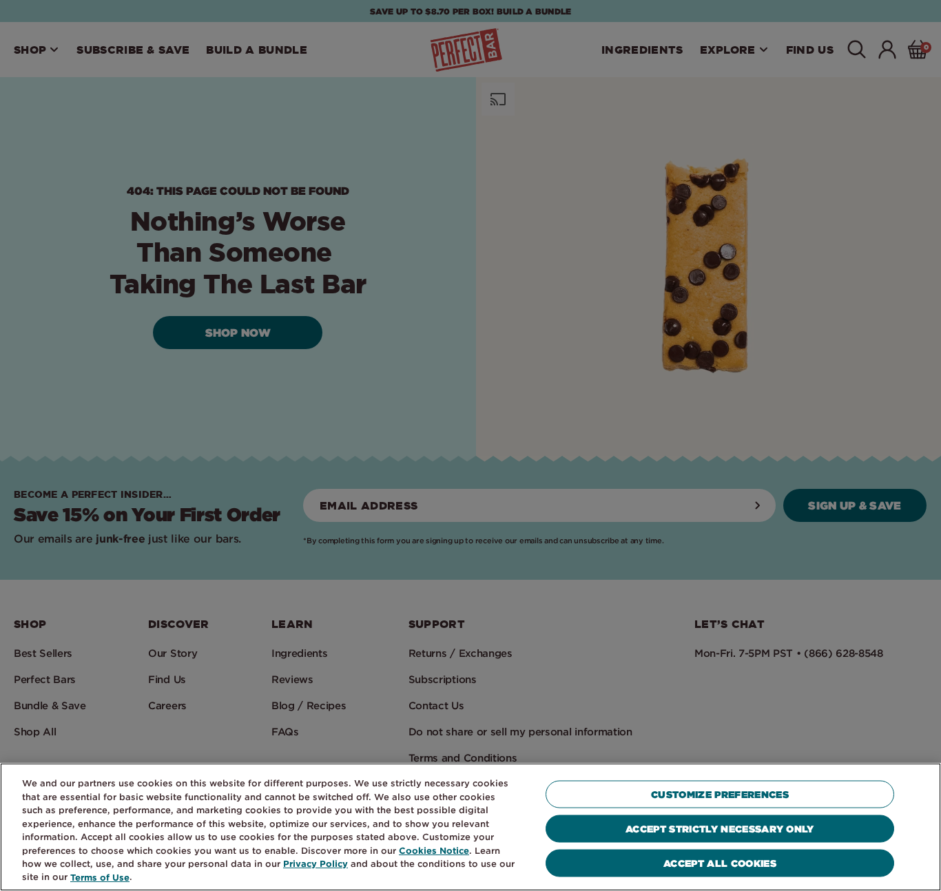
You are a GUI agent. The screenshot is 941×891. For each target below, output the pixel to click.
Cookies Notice (434, 850)
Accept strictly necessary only (719, 828)
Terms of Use (100, 877)
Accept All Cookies (719, 863)
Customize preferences (720, 794)
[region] (470, 827)
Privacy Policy (315, 863)
